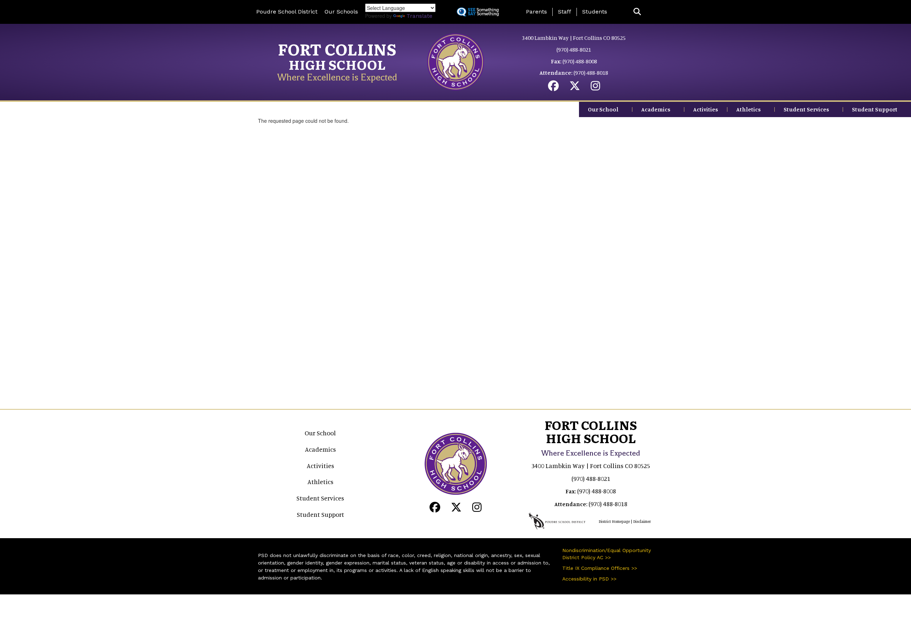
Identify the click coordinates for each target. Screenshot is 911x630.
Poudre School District (286, 11)
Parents (536, 11)
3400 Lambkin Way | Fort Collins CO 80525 (574, 37)
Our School (603, 109)
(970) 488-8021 (574, 49)
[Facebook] (553, 87)
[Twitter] (574, 87)
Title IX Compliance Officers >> (599, 568)
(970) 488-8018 (591, 72)
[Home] (455, 61)
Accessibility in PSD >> (589, 579)
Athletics (748, 109)
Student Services (806, 109)
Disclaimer (642, 521)
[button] (637, 12)
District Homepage (614, 521)
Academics (655, 109)
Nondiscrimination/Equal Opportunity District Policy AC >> (606, 553)
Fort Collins (337, 49)
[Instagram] (595, 87)
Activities (705, 109)
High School (337, 64)
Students (594, 11)
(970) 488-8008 (580, 61)
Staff (564, 11)
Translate (419, 15)
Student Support (874, 109)
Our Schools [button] (341, 11)
